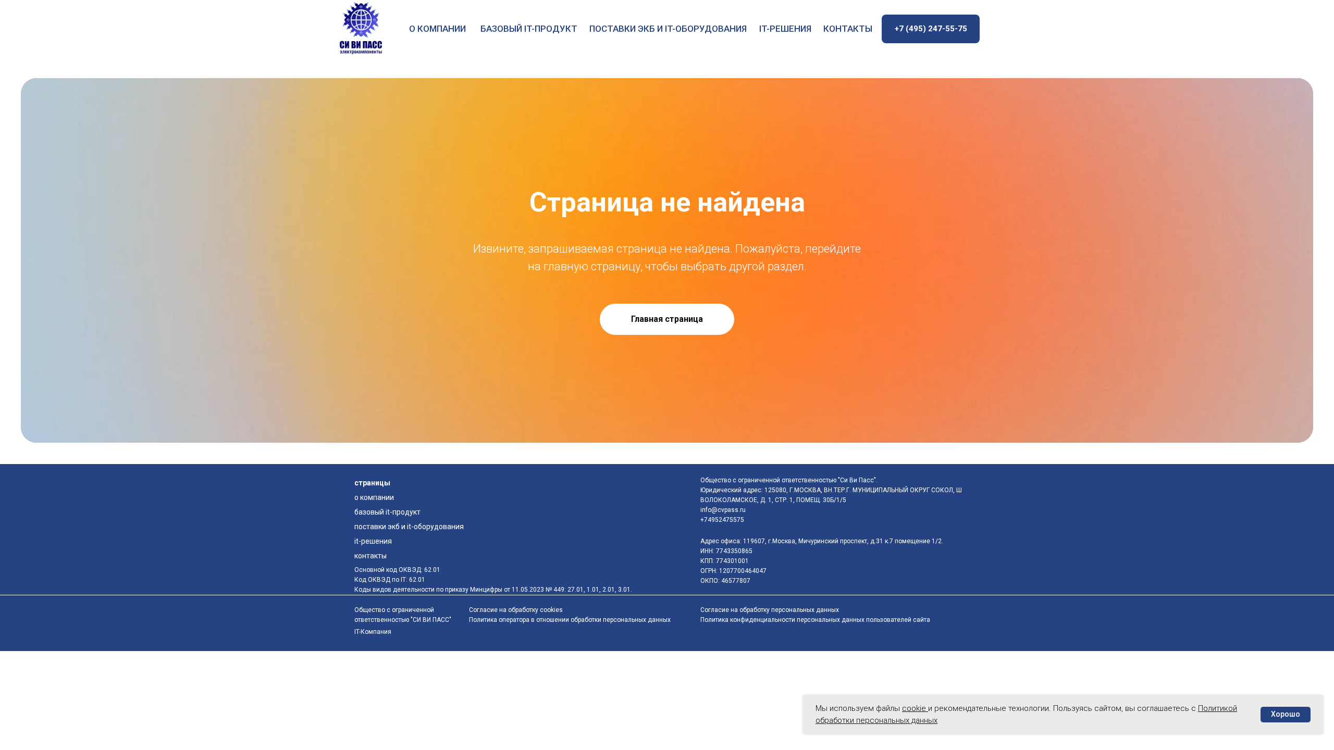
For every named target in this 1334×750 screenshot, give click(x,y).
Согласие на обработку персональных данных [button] (769, 610)
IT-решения (785, 28)
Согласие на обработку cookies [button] (516, 610)
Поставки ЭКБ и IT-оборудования (668, 28)
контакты (847, 28)
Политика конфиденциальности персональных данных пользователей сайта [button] (815, 619)
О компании (437, 28)
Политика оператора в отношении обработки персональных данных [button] (570, 619)
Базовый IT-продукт (528, 28)
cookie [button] (915, 708)
